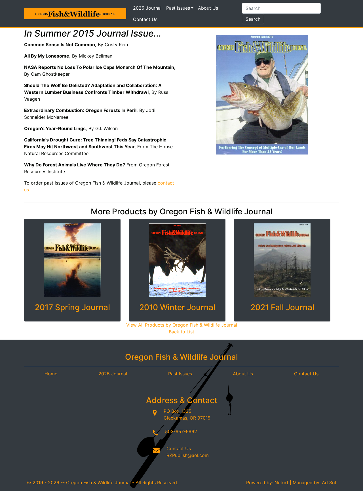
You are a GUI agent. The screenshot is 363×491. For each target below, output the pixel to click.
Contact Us (145, 19)
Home (51, 373)
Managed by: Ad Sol (314, 482)
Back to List (181, 332)
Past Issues (178, 8)
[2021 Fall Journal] (282, 260)
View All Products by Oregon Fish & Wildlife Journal (181, 325)
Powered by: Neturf (267, 482)
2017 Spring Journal (72, 307)
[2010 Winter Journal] (177, 260)
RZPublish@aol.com (187, 455)
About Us (208, 8)
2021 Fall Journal (282, 307)
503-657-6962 (181, 431)
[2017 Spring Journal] (72, 260)
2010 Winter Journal (177, 307)
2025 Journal (147, 8)
